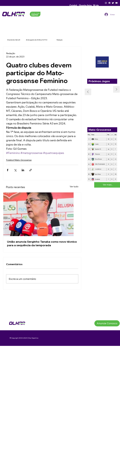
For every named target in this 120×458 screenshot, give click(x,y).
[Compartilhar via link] (30, 170)
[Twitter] (113, 3)
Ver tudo (74, 186)
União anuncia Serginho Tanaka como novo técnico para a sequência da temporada (42, 243)
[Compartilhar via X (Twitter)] (15, 170)
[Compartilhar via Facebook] (7, 170)
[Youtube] (116, 3)
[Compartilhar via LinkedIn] (22, 170)
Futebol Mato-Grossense (19, 160)
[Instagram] (106, 3)
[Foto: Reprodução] (42, 214)
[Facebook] (109, 3)
